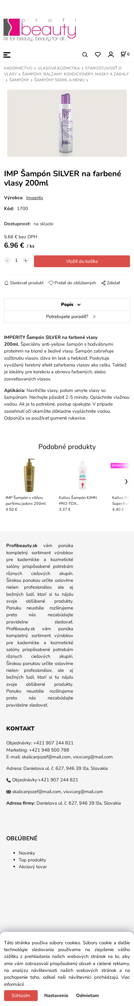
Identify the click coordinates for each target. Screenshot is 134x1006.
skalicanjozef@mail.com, (47, 757)
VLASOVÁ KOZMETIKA (59, 68)
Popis (67, 304)
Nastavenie (56, 995)
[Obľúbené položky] (98, 55)
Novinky (27, 853)
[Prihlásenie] (110, 54)
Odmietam (87, 995)
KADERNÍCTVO (18, 68)
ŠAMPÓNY (19, 80)
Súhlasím (21, 995)
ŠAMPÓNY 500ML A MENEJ (59, 80)
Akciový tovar (33, 867)
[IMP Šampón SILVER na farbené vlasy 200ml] (67, 123)
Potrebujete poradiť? (67, 316)
